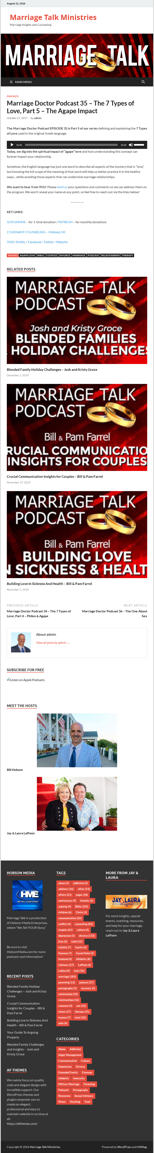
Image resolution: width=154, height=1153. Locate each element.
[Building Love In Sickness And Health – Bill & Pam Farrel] (77, 536)
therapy (127, 255)
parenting (66, 982)
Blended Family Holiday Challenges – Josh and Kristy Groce (52, 369)
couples (51, 255)
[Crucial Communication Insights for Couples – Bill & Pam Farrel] (77, 429)
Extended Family (68, 1072)
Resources (64, 1095)
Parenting (89, 1084)
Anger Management (69, 1055)
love (79, 970)
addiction (80, 883)
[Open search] (143, 82)
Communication (67, 1060)
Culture (85, 1060)
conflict (64, 924)
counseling (84, 924)
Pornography (80, 1090)
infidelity (83, 959)
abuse (63, 883)
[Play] (12, 145)
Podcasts (12, 96)
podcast (93, 255)
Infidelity (63, 1078)
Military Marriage (68, 1084)
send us (62, 187)
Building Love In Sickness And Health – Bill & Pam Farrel (49, 584)
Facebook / (36, 242)
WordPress (124, 1147)
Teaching (75, 1101)
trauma (64, 1017)
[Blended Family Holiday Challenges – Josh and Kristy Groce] (77, 322)
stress (64, 1011)
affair (84, 889)
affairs (65, 894)
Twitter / (50, 242)
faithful (64, 947)
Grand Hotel (85, 953)
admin (37, 118)
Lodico (64, 970)
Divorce (80, 1066)
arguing (64, 906)
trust (80, 1017)
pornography (67, 988)
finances (65, 953)
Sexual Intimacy (84, 1095)
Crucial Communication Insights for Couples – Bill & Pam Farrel (55, 476)
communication (70, 918)
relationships (110, 255)
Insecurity (79, 1078)
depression (66, 935)
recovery (88, 988)
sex (81, 1005)
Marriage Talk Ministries (53, 17)
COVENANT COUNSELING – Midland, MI (36, 232)
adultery (66, 889)
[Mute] (131, 145)
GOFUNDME (16, 222)
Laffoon (84, 964)
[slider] (139, 144)
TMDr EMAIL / (17, 242)
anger (82, 894)
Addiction (75, 1049)
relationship (68, 994)
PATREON (65, 222)
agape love (27, 255)
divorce (64, 255)
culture (83, 929)
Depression (65, 1066)
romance (65, 1005)
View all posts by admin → (53, 642)
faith (76, 941)
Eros (62, 941)
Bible (40, 255)
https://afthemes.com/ (22, 1123)
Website (62, 242)
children (65, 912)
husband (65, 959)
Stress (62, 1101)
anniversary (67, 900)
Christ (81, 912)
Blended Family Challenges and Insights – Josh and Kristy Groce (25, 1049)
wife (62, 1023)
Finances (87, 1072)
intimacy (66, 964)
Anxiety (86, 900)
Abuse (62, 1049)
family (81, 947)
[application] (77, 145)
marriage (78, 255)
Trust (87, 1101)
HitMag (142, 1147)
